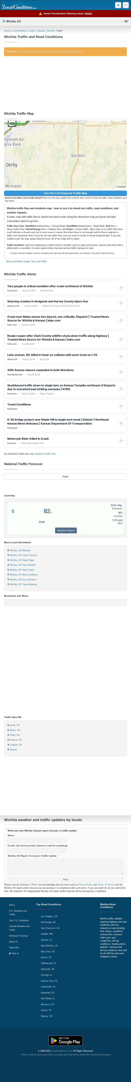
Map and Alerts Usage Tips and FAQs (26, 261)
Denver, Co (46, 940)
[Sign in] (118, 5)
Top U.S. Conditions (19, 920)
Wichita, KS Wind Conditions (24, 574)
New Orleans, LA (49, 945)
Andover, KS (16, 740)
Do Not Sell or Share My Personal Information (88, 1054)
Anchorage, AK (48, 922)
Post (65, 879)
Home (7, 30)
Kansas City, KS (49, 981)
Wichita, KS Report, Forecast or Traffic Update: (32, 856)
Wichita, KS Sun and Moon (23, 579)
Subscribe (14, 947)
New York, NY (48, 951)
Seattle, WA (47, 934)
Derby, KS (15, 735)
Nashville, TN (47, 969)
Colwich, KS (16, 745)
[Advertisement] (65, 83)
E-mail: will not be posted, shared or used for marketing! (38, 845)
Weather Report (66, 530)
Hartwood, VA (47, 992)
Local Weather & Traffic (23, 30)
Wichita (50, 30)
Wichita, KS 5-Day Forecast (23, 555)
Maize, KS (15, 730)
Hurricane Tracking (18, 935)
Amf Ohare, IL (48, 998)
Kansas (41, 30)
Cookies (59, 1054)
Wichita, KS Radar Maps (22, 560)
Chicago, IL (46, 975)
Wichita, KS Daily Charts (22, 570)
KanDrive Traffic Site (45, 454)
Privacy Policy (85, 884)
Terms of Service (106, 884)
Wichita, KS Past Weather (23, 565)
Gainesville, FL (48, 986)
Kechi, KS (15, 725)
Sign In (15, 953)
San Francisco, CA (50, 928)
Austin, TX (46, 957)
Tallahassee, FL (49, 963)
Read (65, 476)
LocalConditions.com (61, 1051)
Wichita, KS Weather (20, 550)
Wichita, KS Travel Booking (23, 584)
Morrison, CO (47, 1004)
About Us (13, 941)
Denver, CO (46, 1016)
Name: (11, 835)
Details (88, 13)
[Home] (19, 5)
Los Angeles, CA (49, 916)
